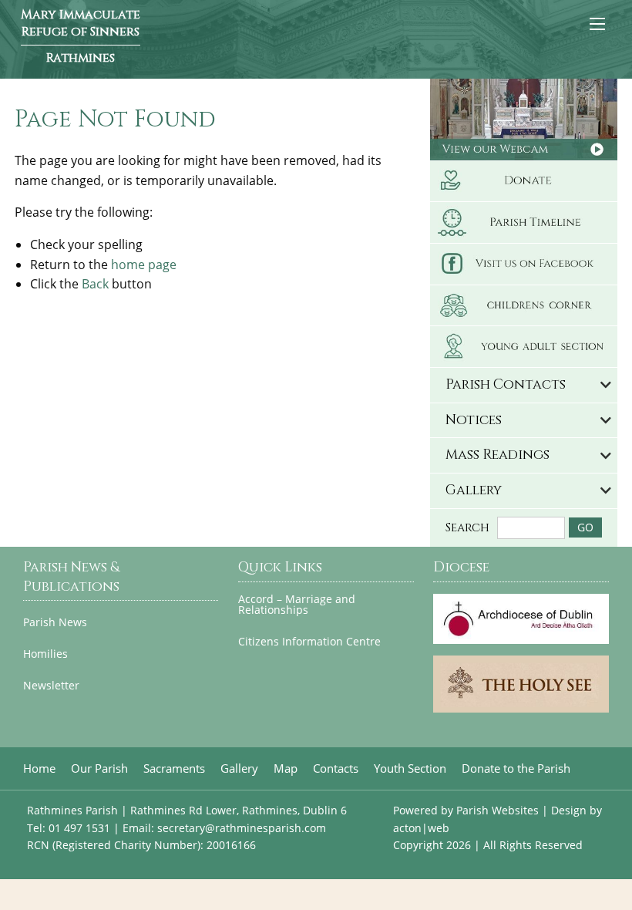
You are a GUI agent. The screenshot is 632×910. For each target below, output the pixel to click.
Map (286, 768)
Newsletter (51, 685)
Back (95, 283)
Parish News (55, 622)
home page (143, 264)
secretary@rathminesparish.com (241, 828)
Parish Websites (497, 810)
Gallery (239, 768)
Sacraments (174, 768)
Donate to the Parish (516, 768)
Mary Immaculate (80, 36)
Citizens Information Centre (309, 641)
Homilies (45, 654)
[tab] (523, 385)
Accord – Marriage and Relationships (296, 605)
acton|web (421, 828)
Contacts (335, 768)
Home (39, 768)
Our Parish (99, 768)
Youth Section (410, 768)
